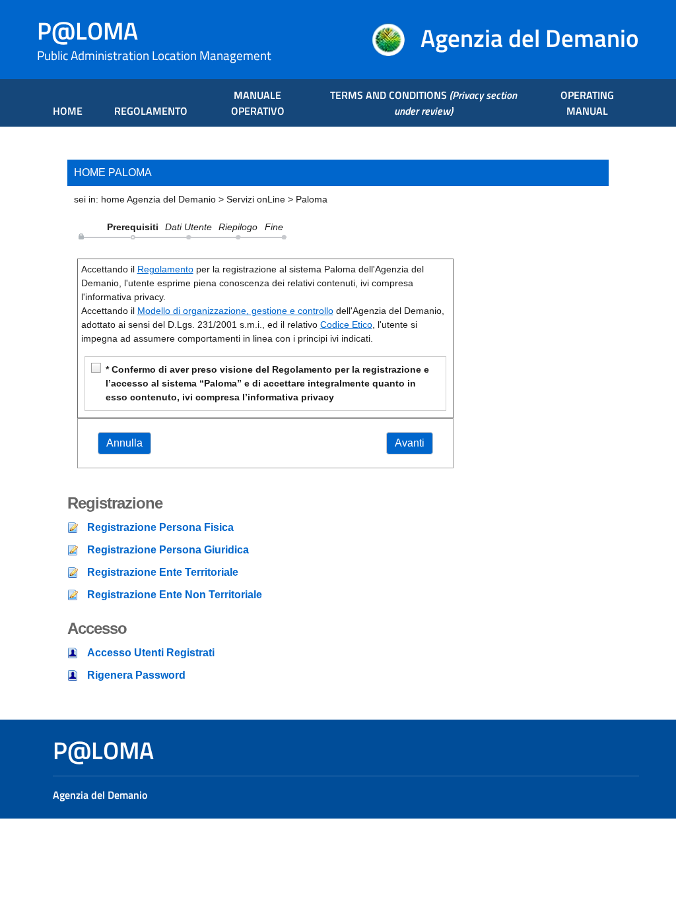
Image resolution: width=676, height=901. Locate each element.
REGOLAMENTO (150, 111)
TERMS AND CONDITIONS (423, 103)
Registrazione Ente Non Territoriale (174, 594)
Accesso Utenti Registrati (151, 652)
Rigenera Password (136, 675)
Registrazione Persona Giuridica (168, 549)
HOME (68, 111)
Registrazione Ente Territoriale (162, 572)
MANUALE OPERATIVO (258, 103)
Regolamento (165, 269)
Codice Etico (346, 324)
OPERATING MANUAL (587, 103)
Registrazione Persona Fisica (160, 527)
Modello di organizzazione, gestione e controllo (235, 310)
